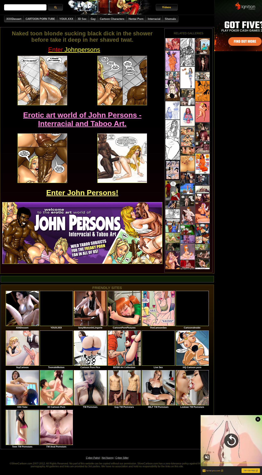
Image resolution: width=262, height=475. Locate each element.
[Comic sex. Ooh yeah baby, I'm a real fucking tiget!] (187, 78)
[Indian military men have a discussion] (172, 190)
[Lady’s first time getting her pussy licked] (172, 90)
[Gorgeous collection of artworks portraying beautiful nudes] (187, 116)
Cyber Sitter (122, 457)
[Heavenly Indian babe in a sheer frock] (187, 230)
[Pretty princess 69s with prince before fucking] (202, 254)
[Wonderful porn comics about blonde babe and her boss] (202, 163)
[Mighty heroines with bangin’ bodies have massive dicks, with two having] (187, 215)
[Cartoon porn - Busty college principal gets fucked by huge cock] (187, 101)
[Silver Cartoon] (109, 7)
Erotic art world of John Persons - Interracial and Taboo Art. (82, 119)
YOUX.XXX (66, 18)
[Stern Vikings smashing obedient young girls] (202, 76)
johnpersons (74, 49)
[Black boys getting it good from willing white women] (172, 213)
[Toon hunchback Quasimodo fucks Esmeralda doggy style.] (187, 252)
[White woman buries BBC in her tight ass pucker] (187, 52)
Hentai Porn (136, 18)
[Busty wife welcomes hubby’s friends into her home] (172, 225)
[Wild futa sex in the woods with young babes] (202, 135)
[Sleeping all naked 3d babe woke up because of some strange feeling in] (187, 200)
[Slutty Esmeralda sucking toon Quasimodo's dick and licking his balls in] (172, 60)
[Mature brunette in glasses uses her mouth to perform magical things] (202, 91)
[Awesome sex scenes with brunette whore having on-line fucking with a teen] (172, 76)
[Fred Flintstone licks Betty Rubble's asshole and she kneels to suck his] (187, 136)
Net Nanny (108, 457)
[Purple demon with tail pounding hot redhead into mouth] (202, 198)
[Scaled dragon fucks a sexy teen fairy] (187, 93)
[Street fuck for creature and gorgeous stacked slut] (172, 205)
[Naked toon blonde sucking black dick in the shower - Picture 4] (122, 158)
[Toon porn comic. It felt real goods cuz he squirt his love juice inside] (172, 238)
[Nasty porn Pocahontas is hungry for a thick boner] (202, 112)
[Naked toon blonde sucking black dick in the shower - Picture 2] (122, 80)
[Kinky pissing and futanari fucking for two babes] (187, 239)
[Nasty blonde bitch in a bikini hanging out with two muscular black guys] (187, 188)
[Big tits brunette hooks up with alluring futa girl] (187, 264)
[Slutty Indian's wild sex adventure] (187, 164)
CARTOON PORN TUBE (40, 18)
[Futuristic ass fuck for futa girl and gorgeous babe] (202, 179)
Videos (166, 7)
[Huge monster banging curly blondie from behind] (187, 151)
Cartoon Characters (112, 18)
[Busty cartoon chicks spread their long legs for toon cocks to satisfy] (202, 212)
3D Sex (82, 18)
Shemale (170, 18)
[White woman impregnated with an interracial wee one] (172, 140)
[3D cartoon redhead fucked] (202, 126)
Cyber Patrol (93, 457)
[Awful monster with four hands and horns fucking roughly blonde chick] (202, 263)
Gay (93, 18)
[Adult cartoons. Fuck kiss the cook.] (172, 110)
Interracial (154, 18)
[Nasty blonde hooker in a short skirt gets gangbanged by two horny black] (187, 177)
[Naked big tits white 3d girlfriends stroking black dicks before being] (202, 63)
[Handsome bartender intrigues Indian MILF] (202, 46)
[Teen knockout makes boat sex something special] (202, 189)
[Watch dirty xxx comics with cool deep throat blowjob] (172, 44)
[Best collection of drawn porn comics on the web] (172, 170)
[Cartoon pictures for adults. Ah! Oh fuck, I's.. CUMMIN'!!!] (202, 247)
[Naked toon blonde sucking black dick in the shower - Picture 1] (42, 80)
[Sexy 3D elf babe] (172, 247)
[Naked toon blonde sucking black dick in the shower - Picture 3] (42, 158)
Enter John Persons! (82, 192)
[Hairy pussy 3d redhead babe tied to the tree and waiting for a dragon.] (202, 147)
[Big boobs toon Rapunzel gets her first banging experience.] (172, 260)
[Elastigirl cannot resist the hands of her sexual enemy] (202, 233)
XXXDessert (13, 18)
